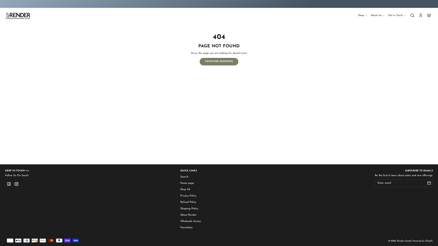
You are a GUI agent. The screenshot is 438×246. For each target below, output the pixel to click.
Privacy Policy (188, 196)
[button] (412, 15)
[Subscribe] (429, 183)
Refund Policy (188, 202)
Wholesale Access (190, 221)
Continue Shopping (219, 61)
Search (184, 177)
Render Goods (404, 241)
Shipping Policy (189, 208)
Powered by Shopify (423, 241)
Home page (187, 183)
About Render (188, 215)
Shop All (185, 189)
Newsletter (186, 227)
